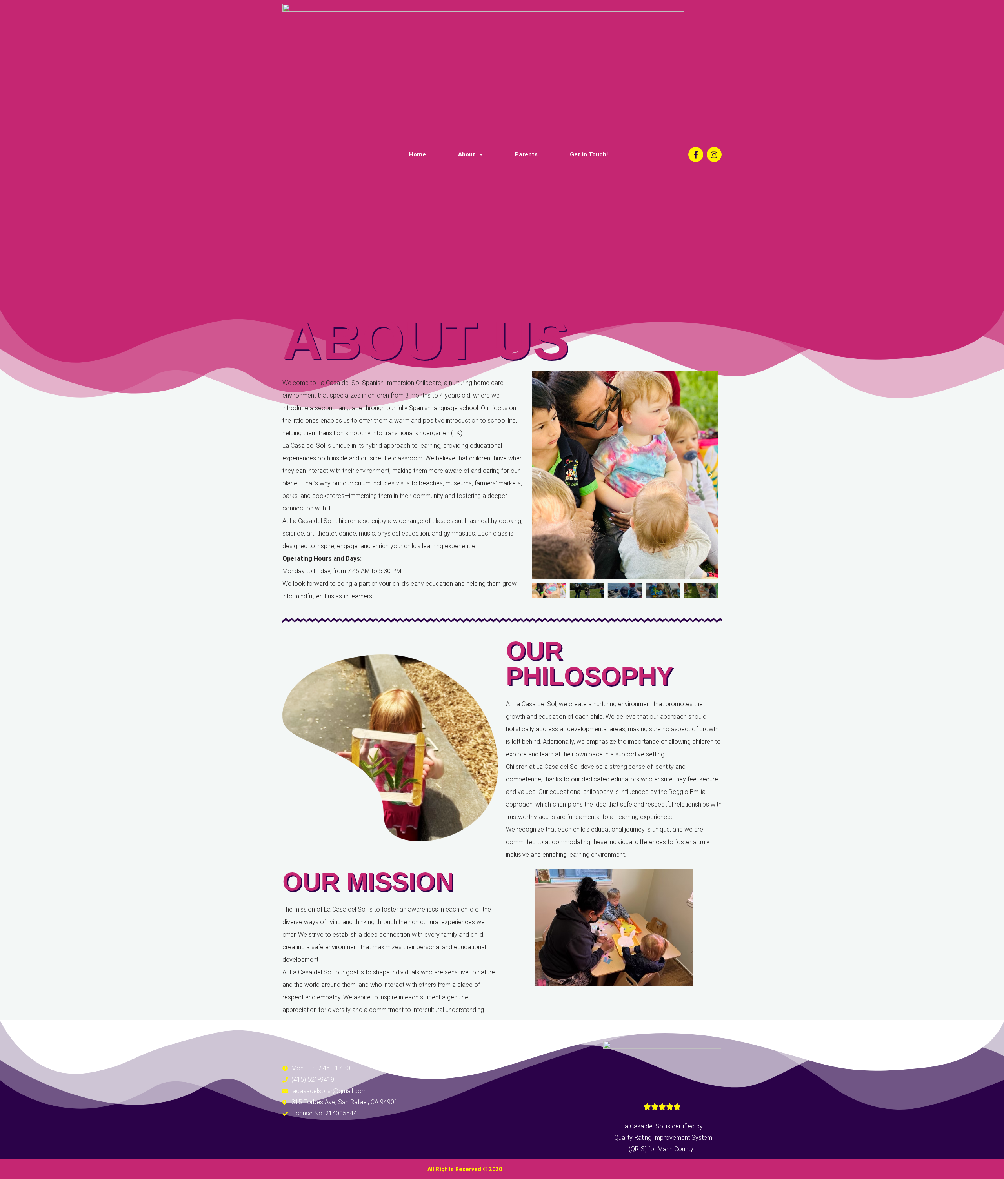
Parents (526, 154)
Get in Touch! (589, 154)
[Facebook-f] (695, 154)
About (466, 154)
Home (417, 154)
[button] (540, 475)
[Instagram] (714, 154)
